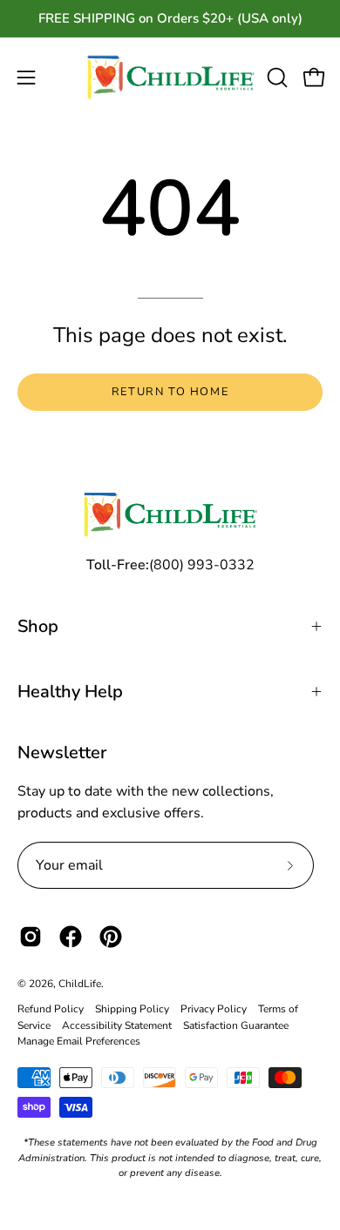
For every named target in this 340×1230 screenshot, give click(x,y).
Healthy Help (70, 691)
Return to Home (170, 392)
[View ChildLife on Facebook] (71, 937)
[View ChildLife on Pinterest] (111, 937)
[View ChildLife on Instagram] (30, 937)
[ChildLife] (170, 77)
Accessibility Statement (117, 1025)
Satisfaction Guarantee (236, 1025)
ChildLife (79, 984)
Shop (37, 626)
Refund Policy (50, 1009)
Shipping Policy (132, 1009)
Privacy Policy (213, 1009)
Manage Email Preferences (78, 1041)
